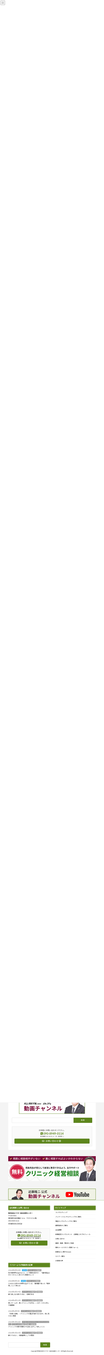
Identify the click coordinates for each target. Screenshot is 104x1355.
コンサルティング (61, 1212)
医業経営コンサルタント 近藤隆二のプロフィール (72, 1234)
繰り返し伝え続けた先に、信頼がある (21, 1294)
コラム (24, 1270)
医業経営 (39, 1291)
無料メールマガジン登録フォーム (66, 1247)
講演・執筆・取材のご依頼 (64, 1243)
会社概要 (58, 1230)
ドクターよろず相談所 (34, 1270)
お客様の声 (59, 1261)
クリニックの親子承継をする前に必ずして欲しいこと (26, 1327)
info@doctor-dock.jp (15, 1223)
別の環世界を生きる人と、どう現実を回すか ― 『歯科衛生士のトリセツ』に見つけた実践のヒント (29, 1274)
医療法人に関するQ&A (63, 1252)
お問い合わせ (60, 1239)
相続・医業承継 (31, 1324)
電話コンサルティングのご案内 (66, 1221)
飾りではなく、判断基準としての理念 (21, 1335)
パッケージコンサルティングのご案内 (68, 1217)
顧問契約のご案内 (61, 1225)
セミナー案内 (60, 1256)
